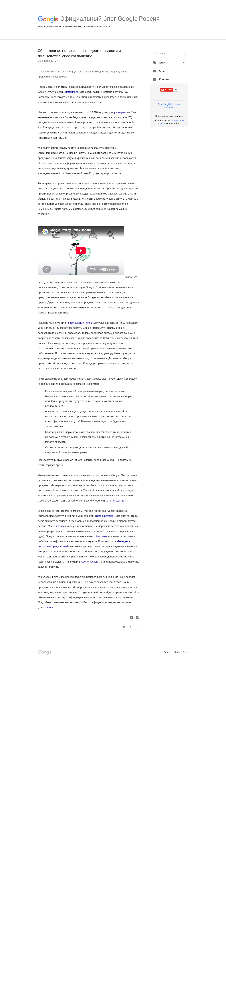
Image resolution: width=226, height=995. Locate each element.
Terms (185, 652)
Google (167, 652)
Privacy (177, 652)
